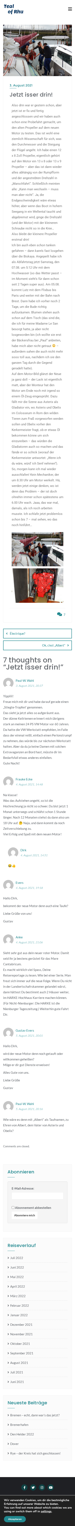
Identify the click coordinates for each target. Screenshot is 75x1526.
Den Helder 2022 (22, 1434)
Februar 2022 (19, 1305)
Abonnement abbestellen (32, 1207)
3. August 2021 (21, 85)
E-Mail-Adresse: (23, 1188)
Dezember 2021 (21, 1324)
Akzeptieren (15, 1519)
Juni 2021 (17, 1382)
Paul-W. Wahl (25, 680)
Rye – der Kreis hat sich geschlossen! (35, 1453)
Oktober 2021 (20, 1343)
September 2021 (21, 1353)
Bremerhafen (19, 1425)
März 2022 (18, 1296)
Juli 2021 (16, 1372)
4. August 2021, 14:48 (29, 784)
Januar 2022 (19, 1315)
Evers (20, 882)
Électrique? (17, 633)
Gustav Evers (25, 1030)
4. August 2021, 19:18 (29, 887)
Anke (19, 937)
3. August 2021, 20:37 (29, 685)
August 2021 (19, 1363)
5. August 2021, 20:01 (29, 1035)
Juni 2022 (17, 1267)
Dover (14, 1444)
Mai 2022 (17, 1277)
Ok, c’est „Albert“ (53, 645)
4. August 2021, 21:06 (29, 942)
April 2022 (17, 1286)
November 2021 (21, 1334)
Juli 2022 (16, 1258)
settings (46, 1511)
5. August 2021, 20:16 (29, 1109)
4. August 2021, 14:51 (34, 855)
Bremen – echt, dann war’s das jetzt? (35, 1415)
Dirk (23, 850)
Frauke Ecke (24, 779)
